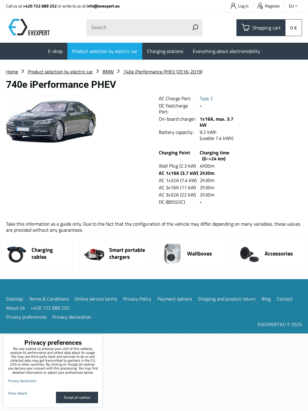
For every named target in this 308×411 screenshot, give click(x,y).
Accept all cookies (77, 397)
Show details (17, 393)
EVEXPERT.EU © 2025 (280, 324)
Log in (243, 6)
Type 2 (206, 98)
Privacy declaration (71, 317)
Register (272, 6)
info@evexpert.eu (103, 6)
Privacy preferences (26, 317)
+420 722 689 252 (40, 6)
